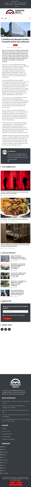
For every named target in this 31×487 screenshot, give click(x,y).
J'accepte (12, 482)
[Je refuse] (29, 481)
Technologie (5, 473)
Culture (15, 45)
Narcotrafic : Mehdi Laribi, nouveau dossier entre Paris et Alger (18, 274)
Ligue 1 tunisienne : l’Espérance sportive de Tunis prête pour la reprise (18, 257)
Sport (3, 470)
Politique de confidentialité (19, 4)
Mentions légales (9, 4)
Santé (3, 465)
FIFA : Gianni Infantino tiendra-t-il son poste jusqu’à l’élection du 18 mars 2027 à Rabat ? (17, 292)
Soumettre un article (22, 3)
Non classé (4, 462)
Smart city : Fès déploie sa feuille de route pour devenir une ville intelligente (18, 283)
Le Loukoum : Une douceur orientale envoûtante (14, 219)
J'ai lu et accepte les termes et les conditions (14, 315)
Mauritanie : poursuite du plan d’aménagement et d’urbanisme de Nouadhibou (18, 266)
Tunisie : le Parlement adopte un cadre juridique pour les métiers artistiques (14, 192)
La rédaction (18, 47)
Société (4, 468)
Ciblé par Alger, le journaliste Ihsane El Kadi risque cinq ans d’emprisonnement (15, 245)
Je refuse (19, 482)
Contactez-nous (13, 3)
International (5, 452)
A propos (6, 3)
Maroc (3, 457)
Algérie (3, 446)
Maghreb (4, 454)
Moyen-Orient (5, 460)
